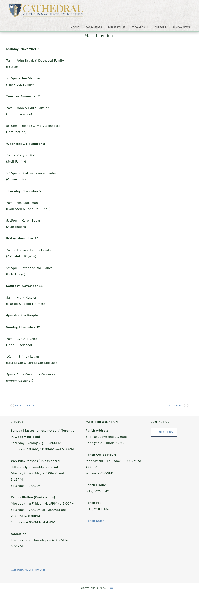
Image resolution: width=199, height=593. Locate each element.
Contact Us (164, 432)
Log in (113, 588)
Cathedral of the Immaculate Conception (46, 11)
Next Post (176, 405)
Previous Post (25, 405)
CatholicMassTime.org (28, 569)
